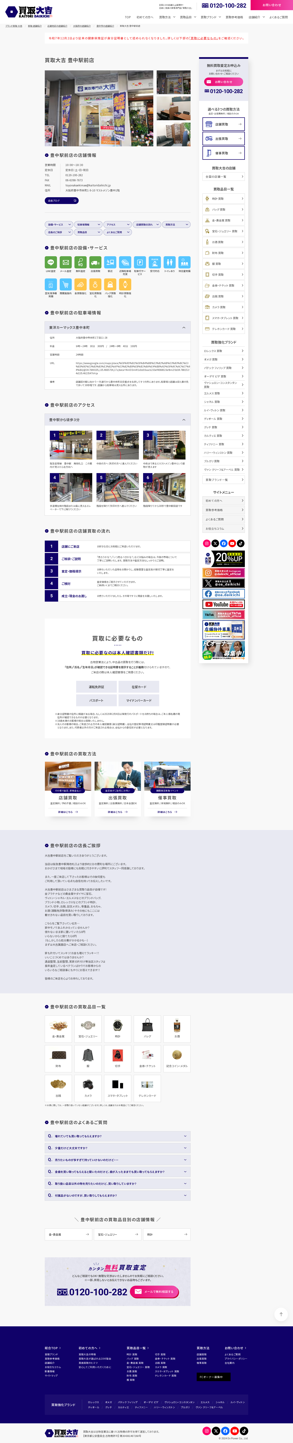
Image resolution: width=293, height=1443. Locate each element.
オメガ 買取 (211, 359)
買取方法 (170, 224)
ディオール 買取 (213, 419)
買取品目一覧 (136, 1348)
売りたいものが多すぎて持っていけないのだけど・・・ (87, 1160)
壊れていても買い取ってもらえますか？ (78, 1136)
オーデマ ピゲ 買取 (215, 376)
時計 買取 (218, 199)
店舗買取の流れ (144, 224)
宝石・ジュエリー (107, 1234)
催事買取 (167, 797)
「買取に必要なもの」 (203, 38)
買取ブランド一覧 (217, 480)
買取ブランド (51, 1354)
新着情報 (50, 1371)
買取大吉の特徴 (87, 1354)
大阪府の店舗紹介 (82, 25)
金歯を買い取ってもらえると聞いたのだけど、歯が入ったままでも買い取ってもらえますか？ (110, 1172)
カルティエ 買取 (213, 436)
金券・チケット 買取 (223, 285)
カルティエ (123, 1407)
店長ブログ (54, 200)
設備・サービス (55, 224)
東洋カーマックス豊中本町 (69, 327)
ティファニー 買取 (214, 444)
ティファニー (141, 1407)
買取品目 (82, 232)
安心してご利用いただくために (95, 1367)
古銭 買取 (218, 296)
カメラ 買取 (219, 307)
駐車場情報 (83, 224)
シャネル (220, 1402)
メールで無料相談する (158, 1291)
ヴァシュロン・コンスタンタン (179, 1402)
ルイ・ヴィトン (238, 1402)
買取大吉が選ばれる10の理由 (95, 1358)
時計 (150, 1234)
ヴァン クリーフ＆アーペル (209, 1407)
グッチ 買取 (210, 427)
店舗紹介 (50, 1362)
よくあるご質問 (278, 17)
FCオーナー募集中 (211, 1377)
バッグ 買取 (218, 209)
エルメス (205, 1402)
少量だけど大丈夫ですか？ (71, 1148)
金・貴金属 (55, 1234)
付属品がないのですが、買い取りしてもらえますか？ (86, 1195)
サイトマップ (51, 1375)
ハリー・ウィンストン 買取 (218, 453)
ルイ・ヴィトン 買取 (214, 410)
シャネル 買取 (212, 402)
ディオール (93, 1407)
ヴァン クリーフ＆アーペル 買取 (222, 469)
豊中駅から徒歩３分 (64, 419)
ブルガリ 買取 (212, 461)
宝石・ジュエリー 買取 (224, 231)
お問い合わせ (223, 82)
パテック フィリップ (128, 1402)
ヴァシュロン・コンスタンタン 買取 (220, 385)
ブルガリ (185, 1407)
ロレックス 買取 (213, 351)
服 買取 (216, 264)
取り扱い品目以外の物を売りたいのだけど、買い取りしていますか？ (95, 1184)
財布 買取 (218, 253)
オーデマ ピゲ (151, 1402)
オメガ (108, 1402)
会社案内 (230, 1362)
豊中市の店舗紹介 (105, 25)
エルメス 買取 (212, 393)
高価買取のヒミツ (88, 1362)
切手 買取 (218, 274)
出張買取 (117, 797)
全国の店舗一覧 (216, 176)
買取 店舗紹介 (35, 25)
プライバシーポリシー (236, 1358)
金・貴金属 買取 (221, 220)
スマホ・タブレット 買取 (225, 318)
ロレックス (93, 1402)
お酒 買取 (217, 242)
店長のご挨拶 (55, 232)
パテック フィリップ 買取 (218, 368)
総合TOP (51, 1348)
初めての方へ (144, 17)
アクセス (111, 224)
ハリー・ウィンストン (164, 1407)
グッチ (108, 1407)
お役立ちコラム (215, 528)
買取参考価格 (234, 17)
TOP (128, 17)
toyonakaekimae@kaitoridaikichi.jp (88, 185)
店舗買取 (68, 797)
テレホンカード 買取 (224, 329)
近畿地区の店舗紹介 (57, 25)
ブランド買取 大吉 (13, 25)
